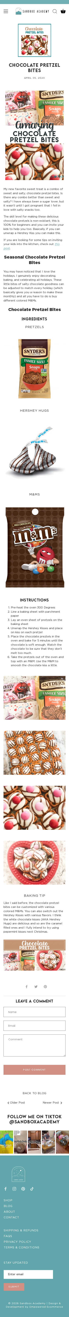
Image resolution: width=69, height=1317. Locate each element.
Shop (8, 1200)
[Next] (63, 1142)
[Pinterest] (23, 1188)
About (9, 1211)
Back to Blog (34, 1093)
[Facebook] (5, 1188)
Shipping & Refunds (21, 1230)
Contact (11, 1217)
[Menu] (6, 11)
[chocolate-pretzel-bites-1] (34, 672)
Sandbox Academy (33, 1303)
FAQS (8, 1236)
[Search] (55, 12)
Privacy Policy (17, 1242)
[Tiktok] (32, 1188)
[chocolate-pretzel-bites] (34, 727)
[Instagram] (14, 1188)
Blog (8, 1206)
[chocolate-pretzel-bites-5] (34, 837)
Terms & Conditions (21, 1247)
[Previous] (5, 1142)
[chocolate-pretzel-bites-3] (34, 782)
